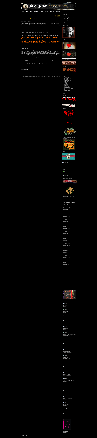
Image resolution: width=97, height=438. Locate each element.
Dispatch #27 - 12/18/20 (67, 223)
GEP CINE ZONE (66, 59)
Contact (58, 11)
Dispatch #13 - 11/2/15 (66, 243)
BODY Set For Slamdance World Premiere (29, 76)
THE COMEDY (65, 84)
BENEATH (65, 83)
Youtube (68, 11)
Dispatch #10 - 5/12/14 (66, 248)
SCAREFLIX (65, 108)
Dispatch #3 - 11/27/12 (66, 260)
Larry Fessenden (35, 63)
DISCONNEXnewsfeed (66, 211)
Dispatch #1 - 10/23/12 (66, 264)
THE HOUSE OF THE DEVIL (68, 88)
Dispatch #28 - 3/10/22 (66, 221)
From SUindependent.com (25, 21)
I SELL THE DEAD (66, 90)
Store (46, 11)
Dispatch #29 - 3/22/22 (66, 219)
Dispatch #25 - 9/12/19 (66, 226)
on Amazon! (67, 387)
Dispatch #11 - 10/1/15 (66, 247)
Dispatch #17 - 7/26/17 (66, 236)
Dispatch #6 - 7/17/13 (66, 255)
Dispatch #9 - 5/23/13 (66, 250)
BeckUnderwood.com (66, 160)
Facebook (63, 11)
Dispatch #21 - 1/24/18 (66, 233)
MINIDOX (64, 66)
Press (42, 11)
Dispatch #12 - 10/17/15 (67, 245)
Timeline (52, 11)
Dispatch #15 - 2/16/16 (66, 240)
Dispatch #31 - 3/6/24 (66, 216)
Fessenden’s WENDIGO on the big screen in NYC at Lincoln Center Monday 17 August (69, 283)
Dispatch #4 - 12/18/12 (66, 259)
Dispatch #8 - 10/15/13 (66, 252)
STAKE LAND (65, 85)
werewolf (50, 63)
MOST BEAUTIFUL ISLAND (68, 78)
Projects (36, 11)
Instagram (71, 11)
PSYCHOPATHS (66, 77)
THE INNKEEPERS (66, 87)
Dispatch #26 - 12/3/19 (66, 224)
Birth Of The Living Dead (67, 207)
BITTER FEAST (66, 86)
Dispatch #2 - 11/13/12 (66, 262)
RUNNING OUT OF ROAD (67, 178)
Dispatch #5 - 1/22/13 (66, 257)
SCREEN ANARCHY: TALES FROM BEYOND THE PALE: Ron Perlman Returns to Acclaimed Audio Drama (69, 280)
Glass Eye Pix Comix (66, 165)
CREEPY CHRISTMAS (67, 151)
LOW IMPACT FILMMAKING (67, 185)
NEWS (31, 11)
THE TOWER (65, 95)
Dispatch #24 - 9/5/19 (66, 228)
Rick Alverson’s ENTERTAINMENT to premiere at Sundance (49, 76)
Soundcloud (73, 11)
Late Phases (40, 63)
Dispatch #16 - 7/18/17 (66, 238)
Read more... (65, 22)
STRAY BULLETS (66, 79)
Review (47, 63)
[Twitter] (57, 15)
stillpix (64, 169)
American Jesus (65, 209)
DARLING (65, 82)
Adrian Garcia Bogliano (28, 63)
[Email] (59, 15)
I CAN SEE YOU (66, 89)
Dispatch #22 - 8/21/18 (66, 231)
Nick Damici (44, 63)
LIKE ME (64, 76)
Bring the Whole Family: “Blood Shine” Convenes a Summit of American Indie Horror (68, 273)
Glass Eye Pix (25, 11)
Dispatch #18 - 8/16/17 (66, 235)
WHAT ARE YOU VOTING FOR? (68, 196)
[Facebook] (55, 15)
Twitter (66, 11)
